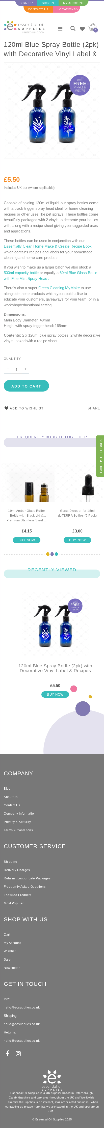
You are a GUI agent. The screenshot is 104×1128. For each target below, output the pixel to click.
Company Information (20, 813)
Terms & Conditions (18, 830)
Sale (7, 959)
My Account (73, 3)
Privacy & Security (17, 822)
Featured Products (17, 895)
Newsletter (12, 968)
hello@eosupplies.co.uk (22, 1007)
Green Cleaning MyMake (59, 288)
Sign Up (26, 3)
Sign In (48, 3)
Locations (67, 9)
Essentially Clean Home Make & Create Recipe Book (48, 246)
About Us (10, 797)
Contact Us (38, 9)
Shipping (10, 862)
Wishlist (9, 951)
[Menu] (60, 29)
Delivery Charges (17, 870)
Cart (7, 934)
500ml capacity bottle (21, 273)
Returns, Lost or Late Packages (27, 878)
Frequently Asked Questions (24, 886)
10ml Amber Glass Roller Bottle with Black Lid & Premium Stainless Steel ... (27, 515)
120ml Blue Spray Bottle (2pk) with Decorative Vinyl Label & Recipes (51, 50)
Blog (7, 788)
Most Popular (13, 903)
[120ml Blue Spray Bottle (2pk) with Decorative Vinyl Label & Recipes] (55, 628)
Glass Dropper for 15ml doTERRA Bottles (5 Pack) (77, 513)
